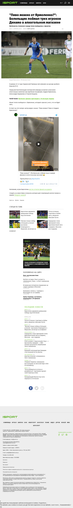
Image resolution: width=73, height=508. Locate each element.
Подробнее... (43, 503)
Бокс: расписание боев (30, 275)
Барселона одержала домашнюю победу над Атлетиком (35, 312)
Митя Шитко (31, 29)
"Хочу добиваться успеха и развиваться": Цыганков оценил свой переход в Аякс (35, 371)
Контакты (5, 460)
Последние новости (33, 307)
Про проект (5, 464)
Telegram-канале (19, 195)
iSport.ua (11, 200)
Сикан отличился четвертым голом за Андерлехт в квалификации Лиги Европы (36, 264)
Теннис (47, 422)
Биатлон (38, 3)
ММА (68, 422)
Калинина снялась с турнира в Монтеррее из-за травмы (33, 292)
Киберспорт (32, 422)
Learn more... (55, 505)
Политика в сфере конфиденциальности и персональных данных (18, 469)
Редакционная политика (8, 467)
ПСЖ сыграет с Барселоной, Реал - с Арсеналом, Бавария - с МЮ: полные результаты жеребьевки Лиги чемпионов (36, 343)
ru (61, 3)
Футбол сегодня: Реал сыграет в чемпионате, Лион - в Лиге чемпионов (36, 280)
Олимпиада (23, 3)
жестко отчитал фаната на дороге (40, 189)
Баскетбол (40, 422)
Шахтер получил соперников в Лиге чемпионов (34, 357)
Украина (22, 200)
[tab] (31, 388)
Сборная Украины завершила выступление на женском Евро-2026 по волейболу (36, 363)
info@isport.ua (14, 439)
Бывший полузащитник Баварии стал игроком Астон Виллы (35, 351)
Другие (58, 422)
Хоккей (63, 422)
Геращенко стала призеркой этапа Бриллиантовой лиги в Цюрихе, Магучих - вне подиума (36, 335)
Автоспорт (36, 425)
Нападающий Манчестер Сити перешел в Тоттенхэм (34, 378)
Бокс (44, 3)
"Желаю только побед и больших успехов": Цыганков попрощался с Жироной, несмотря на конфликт (35, 328)
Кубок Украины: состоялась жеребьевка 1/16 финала (32, 298)
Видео (27, 241)
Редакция (5, 462)
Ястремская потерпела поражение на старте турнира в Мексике (35, 286)
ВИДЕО (52, 422)
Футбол (31, 3)
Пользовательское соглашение (10, 472)
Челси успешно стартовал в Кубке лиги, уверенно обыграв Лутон (35, 321)
